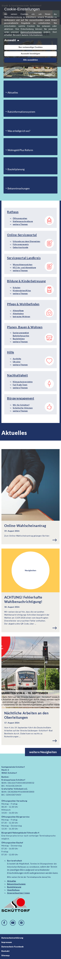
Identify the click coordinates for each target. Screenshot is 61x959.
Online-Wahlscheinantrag (25, 526)
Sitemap (5, 955)
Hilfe (10, 352)
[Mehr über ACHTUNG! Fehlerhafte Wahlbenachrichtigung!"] (54, 628)
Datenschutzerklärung (12, 938)
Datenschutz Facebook (12, 946)
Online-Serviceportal (22, 235)
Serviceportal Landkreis (24, 258)
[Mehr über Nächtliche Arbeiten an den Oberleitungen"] (54, 740)
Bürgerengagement (20, 398)
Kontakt (5, 951)
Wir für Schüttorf (21, 405)
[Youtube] (13, 923)
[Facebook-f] (4, 923)
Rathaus (13, 212)
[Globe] (21, 923)
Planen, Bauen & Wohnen (25, 327)
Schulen (16, 287)
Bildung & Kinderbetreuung (26, 281)
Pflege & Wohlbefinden (23, 304)
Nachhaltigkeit (17, 375)
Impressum (6, 942)
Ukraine (16, 361)
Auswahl (10, 40)
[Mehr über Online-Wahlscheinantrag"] (54, 540)
